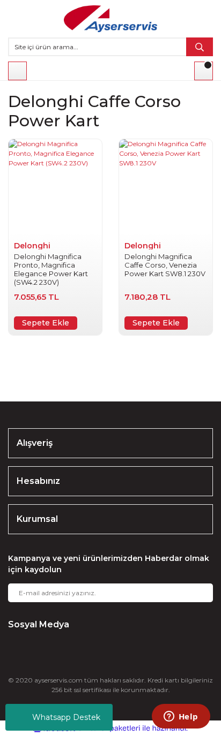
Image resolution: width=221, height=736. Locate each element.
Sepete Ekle (45, 323)
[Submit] (197, 592)
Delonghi (32, 246)
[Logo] (110, 18)
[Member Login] (17, 71)
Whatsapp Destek (66, 717)
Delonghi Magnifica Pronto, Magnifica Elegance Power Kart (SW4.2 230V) (51, 269)
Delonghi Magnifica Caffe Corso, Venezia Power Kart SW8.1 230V (164, 265)
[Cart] (203, 71)
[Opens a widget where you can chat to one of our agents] (180, 717)
